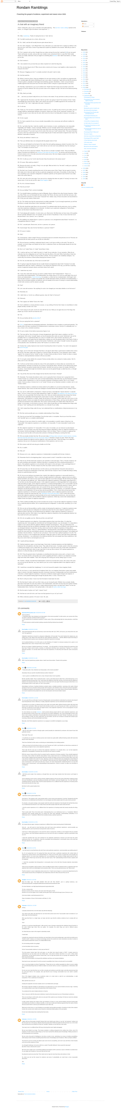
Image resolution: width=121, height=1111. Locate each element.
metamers (39, 712)
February (86, 163)
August (86, 151)
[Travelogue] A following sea (90, 115)
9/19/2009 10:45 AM (31, 667)
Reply (23, 624)
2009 (84, 87)
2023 (84, 58)
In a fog (86, 106)
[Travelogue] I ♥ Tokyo (89, 97)
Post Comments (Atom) (29, 1094)
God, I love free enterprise (90, 148)
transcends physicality (50, 493)
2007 (84, 170)
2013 (84, 79)
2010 (84, 85)
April (85, 159)
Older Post (74, 1091)
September (87, 95)
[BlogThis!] (44, 601)
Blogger (67, 1106)
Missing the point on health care (91, 108)
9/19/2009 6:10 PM (32, 822)
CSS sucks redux (88, 142)
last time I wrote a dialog (61, 27)
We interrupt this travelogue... (91, 110)
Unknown (24, 905)
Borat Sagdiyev (44, 180)
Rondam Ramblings (32, 7)
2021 (84, 62)
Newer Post (21, 1091)
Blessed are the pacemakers (91, 146)
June (85, 155)
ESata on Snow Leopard (90, 144)
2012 (84, 81)
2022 (84, 60)
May (85, 157)
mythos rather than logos (59, 587)
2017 (84, 71)
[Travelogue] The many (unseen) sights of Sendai (92, 100)
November (86, 91)
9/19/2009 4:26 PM (32, 772)
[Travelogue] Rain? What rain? (91, 132)
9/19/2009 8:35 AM (40, 612)
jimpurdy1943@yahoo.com (29, 612)
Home (48, 1091)
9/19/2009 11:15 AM (33, 698)
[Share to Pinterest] (49, 601)
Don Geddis (25, 629)
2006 (84, 172)
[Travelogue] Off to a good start (91, 138)
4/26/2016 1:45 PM (31, 905)
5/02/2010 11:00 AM (31, 879)
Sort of (22, 324)
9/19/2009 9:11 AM (32, 658)
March (85, 161)
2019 (84, 66)
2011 (84, 83)
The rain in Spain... (88, 134)
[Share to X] (46, 601)
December (86, 89)
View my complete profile (87, 187)
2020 (84, 64)
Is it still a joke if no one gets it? (91, 123)
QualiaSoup (26, 36)
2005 (84, 174)
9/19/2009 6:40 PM (31, 848)
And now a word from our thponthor (92, 136)
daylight (24, 879)
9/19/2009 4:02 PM (31, 728)
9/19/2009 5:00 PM (31, 793)
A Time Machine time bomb (90, 140)
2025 (84, 54)
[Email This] (42, 601)
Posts (84, 23)
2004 (84, 176)
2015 (84, 75)
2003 (84, 178)
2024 (84, 56)
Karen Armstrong (36, 277)
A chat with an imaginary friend (91, 121)
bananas (55, 55)
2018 (84, 68)
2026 (84, 52)
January (86, 165)
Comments (86, 26)
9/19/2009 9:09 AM (32, 629)
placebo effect (36, 318)
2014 (84, 77)
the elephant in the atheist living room (67, 393)
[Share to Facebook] (47, 601)
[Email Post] (39, 601)
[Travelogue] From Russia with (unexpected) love (91, 113)
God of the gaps (24, 347)
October (86, 93)
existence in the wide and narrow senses (47, 152)
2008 (84, 168)
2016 (84, 73)
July (85, 153)
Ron (23, 667)
